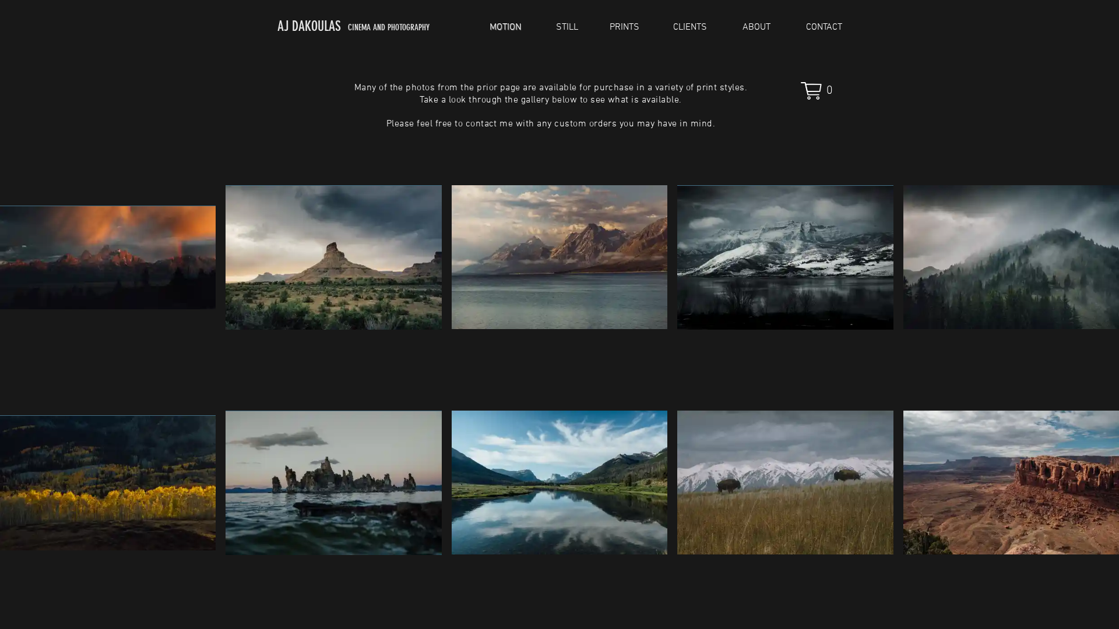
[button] (821, 91)
